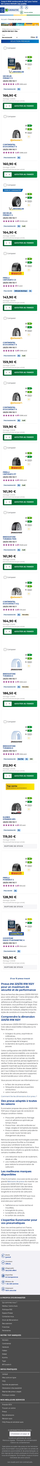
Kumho (5, 1358)
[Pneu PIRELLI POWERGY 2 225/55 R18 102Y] (16, 865)
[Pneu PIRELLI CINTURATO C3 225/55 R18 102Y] (16, 265)
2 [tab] (17, 24)
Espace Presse (7, 1313)
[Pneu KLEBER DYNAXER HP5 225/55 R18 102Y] (16, 804)
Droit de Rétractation (10, 1320)
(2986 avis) (23, 152)
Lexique (5, 1374)
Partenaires (6, 1330)
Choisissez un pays (19, 1434)
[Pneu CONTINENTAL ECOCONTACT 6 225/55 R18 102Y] (16, 131)
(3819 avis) (23, 480)
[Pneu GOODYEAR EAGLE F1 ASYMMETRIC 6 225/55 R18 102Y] (16, 925)
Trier (3, 35)
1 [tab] (14, 24)
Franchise (5, 1327)
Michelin (5, 1340)
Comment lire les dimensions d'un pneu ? (19, 1096)
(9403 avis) (23, 545)
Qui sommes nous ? (9, 1302)
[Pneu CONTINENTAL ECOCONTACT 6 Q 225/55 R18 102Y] (16, 588)
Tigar (4, 1361)
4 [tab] (23, 24)
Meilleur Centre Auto (10, 1306)
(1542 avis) (23, 946)
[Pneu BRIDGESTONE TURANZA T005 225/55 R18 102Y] (16, 524)
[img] (29, 68)
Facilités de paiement (10, 1385)
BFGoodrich (6, 1365)
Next (37, 24)
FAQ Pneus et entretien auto (12, 1422)
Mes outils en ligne (9, 1378)
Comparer (11, 48)
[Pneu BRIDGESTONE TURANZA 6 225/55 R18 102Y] (16, 661)
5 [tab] (26, 24)
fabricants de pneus (15, 1182)
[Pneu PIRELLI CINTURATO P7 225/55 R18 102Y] (16, 459)
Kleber (4, 1354)
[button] (34, 37)
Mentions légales (9, 1440)
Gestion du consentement (20, 1443)
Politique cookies (8, 1395)
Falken (4, 1351)
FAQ (3, 1381)
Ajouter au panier (24, 106)
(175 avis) (23, 609)
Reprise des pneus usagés (11, 1392)
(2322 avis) (23, 682)
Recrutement (7, 1323)
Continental (6, 1344)
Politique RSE (7, 1309)
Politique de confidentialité (26, 1440)
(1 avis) (20, 286)
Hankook (5, 1347)
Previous (3, 24)
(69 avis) (22, 885)
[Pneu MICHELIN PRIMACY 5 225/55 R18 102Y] (16, 63)
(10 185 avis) (23, 221)
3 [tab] (20, 24)
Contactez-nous (8, 1316)
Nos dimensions (8, 1415)
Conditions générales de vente (19, 1438)
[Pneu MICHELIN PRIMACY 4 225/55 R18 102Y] (16, 200)
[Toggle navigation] (2, 10)
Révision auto (7, 1419)
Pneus (4, 1412)
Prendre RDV (7, 1405)
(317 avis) (22, 825)
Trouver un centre (8, 1408)
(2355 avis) (23, 84)
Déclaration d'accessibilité (12, 1388)
